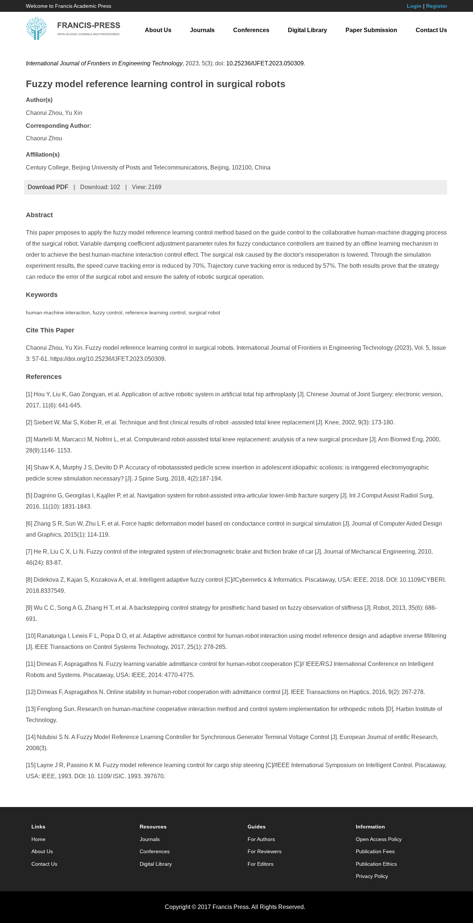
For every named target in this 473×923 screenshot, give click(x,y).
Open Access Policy (379, 839)
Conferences (251, 30)
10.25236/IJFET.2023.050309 (265, 63)
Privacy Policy (372, 876)
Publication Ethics (376, 864)
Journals (202, 30)
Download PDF (48, 187)
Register (436, 6)
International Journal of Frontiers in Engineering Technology (104, 63)
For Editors (260, 864)
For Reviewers (265, 851)
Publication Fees (375, 851)
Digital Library (307, 30)
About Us (158, 30)
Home (38, 839)
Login (414, 6)
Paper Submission (371, 30)
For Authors (261, 839)
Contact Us (431, 30)
